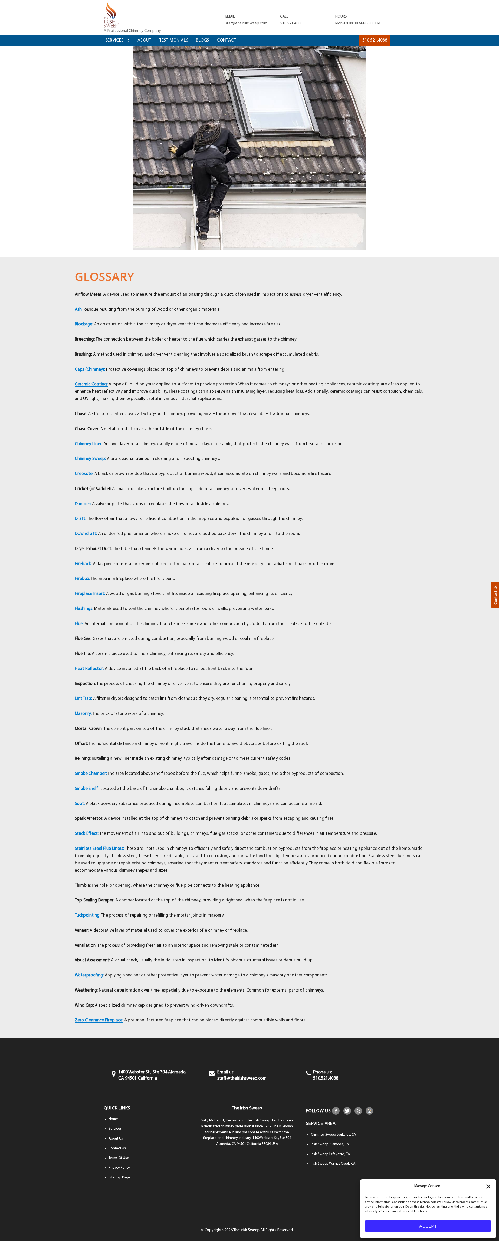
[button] (488, 1186)
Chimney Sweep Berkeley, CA (333, 1135)
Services (115, 40)
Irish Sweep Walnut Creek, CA (333, 1164)
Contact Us (117, 1148)
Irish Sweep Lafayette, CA (330, 1154)
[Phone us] (308, 1074)
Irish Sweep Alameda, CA (330, 1144)
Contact (226, 40)
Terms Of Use (119, 1158)
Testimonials (173, 40)
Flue (79, 624)
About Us (116, 1139)
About (144, 40)
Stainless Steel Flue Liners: (99, 848)
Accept (428, 1226)
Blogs (202, 40)
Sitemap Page (119, 1177)
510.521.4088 (291, 23)
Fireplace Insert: (90, 594)
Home (113, 1119)
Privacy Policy (119, 1168)
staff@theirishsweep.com (246, 23)
